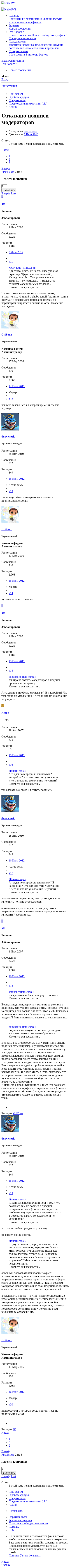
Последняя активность (22, 38)
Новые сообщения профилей (49, 35)
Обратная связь (18, 1516)
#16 (11, 764)
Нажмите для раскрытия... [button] (25, 287)
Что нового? (16, 31)
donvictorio (30, 131)
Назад (5, 149)
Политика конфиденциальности (28, 1523)
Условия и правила (20, 1520)
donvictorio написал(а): (22, 676)
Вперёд (5, 168)
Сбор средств (17, 54)
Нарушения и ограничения (25, 18)
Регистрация (9, 85)
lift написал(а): (17, 770)
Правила (14, 15)
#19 (11, 1193)
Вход (4, 79)
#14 (11, 593)
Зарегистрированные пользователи (30, 44)
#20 (11, 1404)
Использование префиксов (25, 22)
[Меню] (2, 7)
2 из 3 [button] (18, 171)
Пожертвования (18, 51)
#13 (11, 491)
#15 (11, 670)
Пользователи (17, 41)
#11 (11, 261)
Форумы (14, 25)
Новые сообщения (20, 28)
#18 (11, 985)
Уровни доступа (52, 18)
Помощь (14, 1526)
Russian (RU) (16, 1510)
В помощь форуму (37, 54)
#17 (11, 873)
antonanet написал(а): (21, 991)
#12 (11, 398)
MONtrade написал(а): (22, 267)
